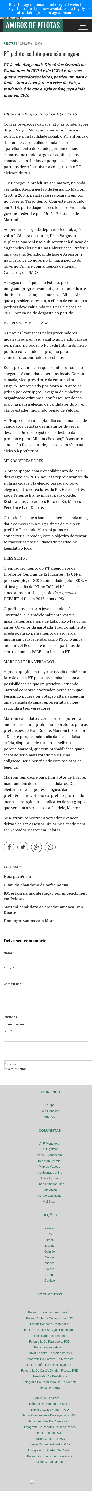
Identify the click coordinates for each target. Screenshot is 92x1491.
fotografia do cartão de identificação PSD (49, 1370)
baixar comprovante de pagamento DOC (50, 1415)
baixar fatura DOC (49, 1433)
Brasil (49, 1240)
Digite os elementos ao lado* (14, 1024)
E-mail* (9, 968)
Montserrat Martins (49, 1172)
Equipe (49, 1105)
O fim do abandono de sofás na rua (36, 884)
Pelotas (9, 43)
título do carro (49, 1388)
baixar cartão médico (49, 1462)
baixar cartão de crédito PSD (49, 1444)
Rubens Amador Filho (49, 1184)
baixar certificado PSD (49, 1439)
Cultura (50, 1257)
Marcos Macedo (49, 1166)
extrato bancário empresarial (49, 1324)
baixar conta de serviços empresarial (49, 1330)
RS (50, 1234)
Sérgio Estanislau (50, 1195)
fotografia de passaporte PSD (49, 1341)
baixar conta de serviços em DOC (49, 1318)
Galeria (50, 1269)
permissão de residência (49, 1376)
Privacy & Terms (15, 1069)
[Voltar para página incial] (33, 25)
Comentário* (13, 984)
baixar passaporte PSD (50, 1347)
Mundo (49, 1245)
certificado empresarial (50, 1336)
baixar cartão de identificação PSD (50, 1365)
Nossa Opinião (50, 1178)
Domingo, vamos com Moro (29, 920)
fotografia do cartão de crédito (49, 1450)
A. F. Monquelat (49, 1143)
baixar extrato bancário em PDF (49, 1312)
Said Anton (49, 1190)
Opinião (49, 1251)
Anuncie (49, 1116)
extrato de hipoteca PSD (49, 1398)
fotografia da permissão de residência (50, 1382)
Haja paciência (17, 876)
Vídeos (49, 1263)
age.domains (63, 12)
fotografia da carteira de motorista (49, 1359)
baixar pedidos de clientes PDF (49, 1421)
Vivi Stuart (49, 1201)
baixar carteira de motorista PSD (49, 1353)
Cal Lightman (50, 1149)
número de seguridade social (49, 1404)
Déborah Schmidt (49, 1161)
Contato (49, 1280)
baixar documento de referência (49, 1456)
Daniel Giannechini (50, 1155)
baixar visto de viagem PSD (49, 1409)
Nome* (9, 953)
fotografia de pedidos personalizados (50, 1427)
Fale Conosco (49, 1111)
